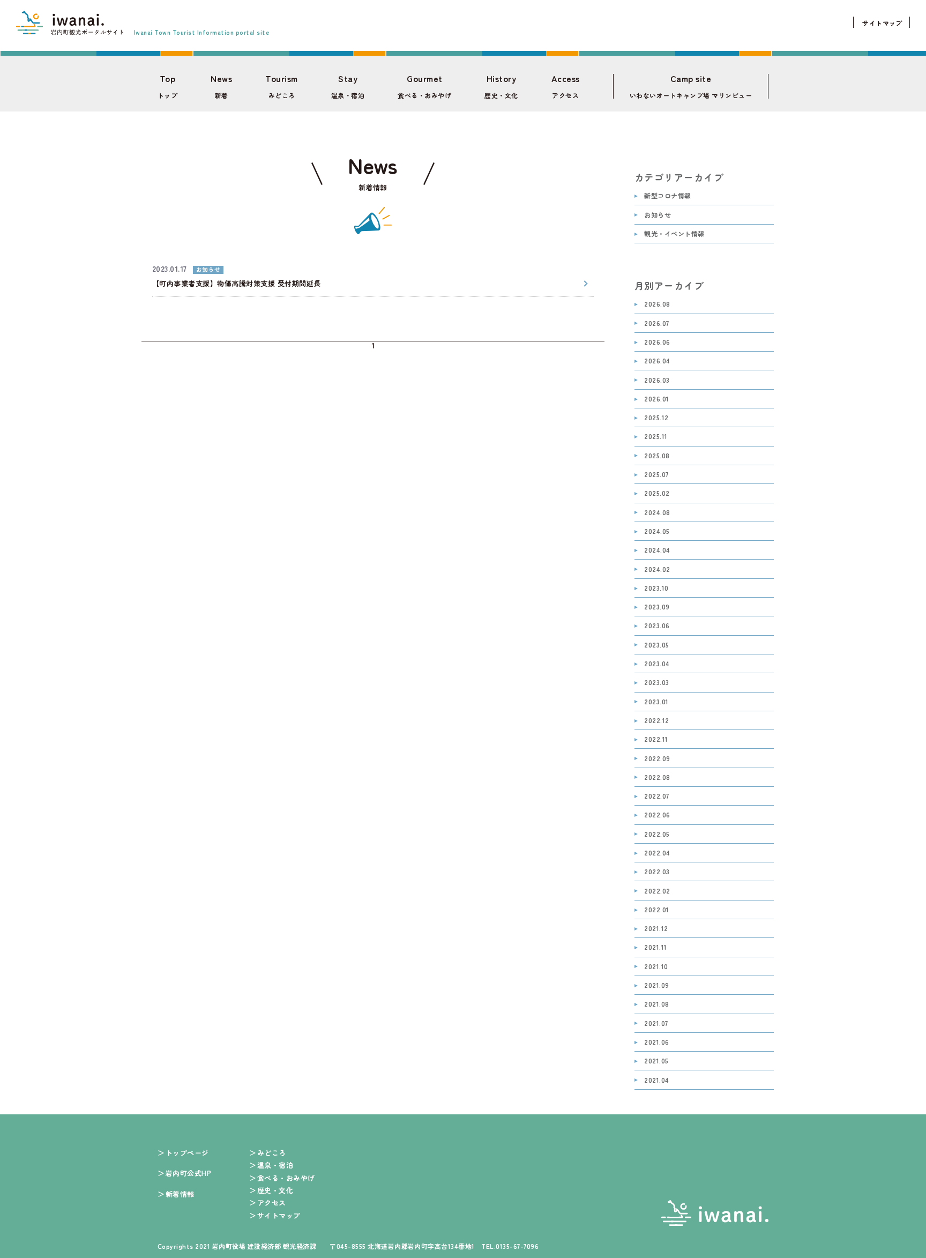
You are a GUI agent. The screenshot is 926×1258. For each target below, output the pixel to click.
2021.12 (656, 929)
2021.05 (656, 1061)
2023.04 (656, 664)
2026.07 (656, 323)
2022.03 (656, 872)
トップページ (187, 1153)
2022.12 (656, 721)
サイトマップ (882, 22)
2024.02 (657, 569)
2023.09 (656, 607)
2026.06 (657, 342)
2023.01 (656, 702)
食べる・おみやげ (424, 86)
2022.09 (657, 759)
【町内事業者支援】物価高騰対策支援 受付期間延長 (236, 283)
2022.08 (657, 777)
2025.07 (656, 475)
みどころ (281, 86)
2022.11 (656, 739)
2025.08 (656, 456)
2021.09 (656, 985)
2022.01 (656, 910)
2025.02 (656, 493)
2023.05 (656, 645)
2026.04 (657, 361)
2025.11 (655, 437)
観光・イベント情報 (674, 234)
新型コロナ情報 (667, 196)
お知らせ (657, 215)
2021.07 (656, 1023)
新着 (221, 86)
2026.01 (656, 399)
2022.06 (657, 815)
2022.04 (657, 853)
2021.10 (656, 967)
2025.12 (656, 418)
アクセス (565, 86)
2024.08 (657, 513)
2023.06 (656, 626)
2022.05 (656, 834)
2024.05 (656, 531)
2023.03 (656, 683)
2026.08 (657, 304)
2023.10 (656, 588)
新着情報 (180, 1194)
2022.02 (657, 891)
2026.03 (656, 380)
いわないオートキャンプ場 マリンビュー (691, 86)
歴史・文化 (501, 86)
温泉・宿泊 (347, 86)
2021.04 (656, 1080)
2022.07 (656, 796)
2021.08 (656, 1004)
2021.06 (656, 1042)
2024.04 (657, 550)
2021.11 (655, 947)
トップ (167, 86)
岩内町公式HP (188, 1173)
